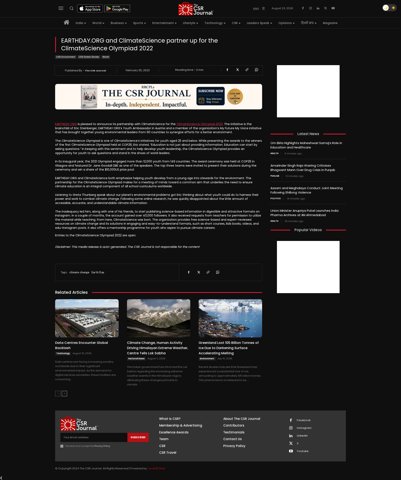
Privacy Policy (102, 446)
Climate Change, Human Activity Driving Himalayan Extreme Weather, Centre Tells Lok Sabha (157, 348)
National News (136, 358)
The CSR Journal (95, 70)
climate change (79, 272)
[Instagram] (310, 8)
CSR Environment (65, 56)
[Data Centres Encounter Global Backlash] (87, 318)
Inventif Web (157, 468)
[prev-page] (57, 393)
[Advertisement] (308, 91)
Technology (63, 353)
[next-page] (64, 393)
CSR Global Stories (89, 56)
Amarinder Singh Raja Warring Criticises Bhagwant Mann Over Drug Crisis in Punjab (302, 167)
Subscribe (138, 437)
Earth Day (97, 272)
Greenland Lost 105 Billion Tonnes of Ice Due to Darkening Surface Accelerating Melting (229, 348)
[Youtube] (333, 8)
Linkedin (302, 436)
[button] (71, 8)
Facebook (304, 420)
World (106, 56)
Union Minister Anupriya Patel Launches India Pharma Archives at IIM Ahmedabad (304, 212)
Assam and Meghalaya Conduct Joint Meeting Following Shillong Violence (306, 190)
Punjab (274, 176)
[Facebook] (303, 8)
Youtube (302, 451)
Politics (275, 198)
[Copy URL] (246, 70)
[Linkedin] (318, 8)
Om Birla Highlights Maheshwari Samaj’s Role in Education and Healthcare (306, 145)
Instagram (304, 428)
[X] (326, 8)
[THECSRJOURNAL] (196, 8)
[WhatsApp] (256, 70)
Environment (207, 358)
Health (274, 153)
